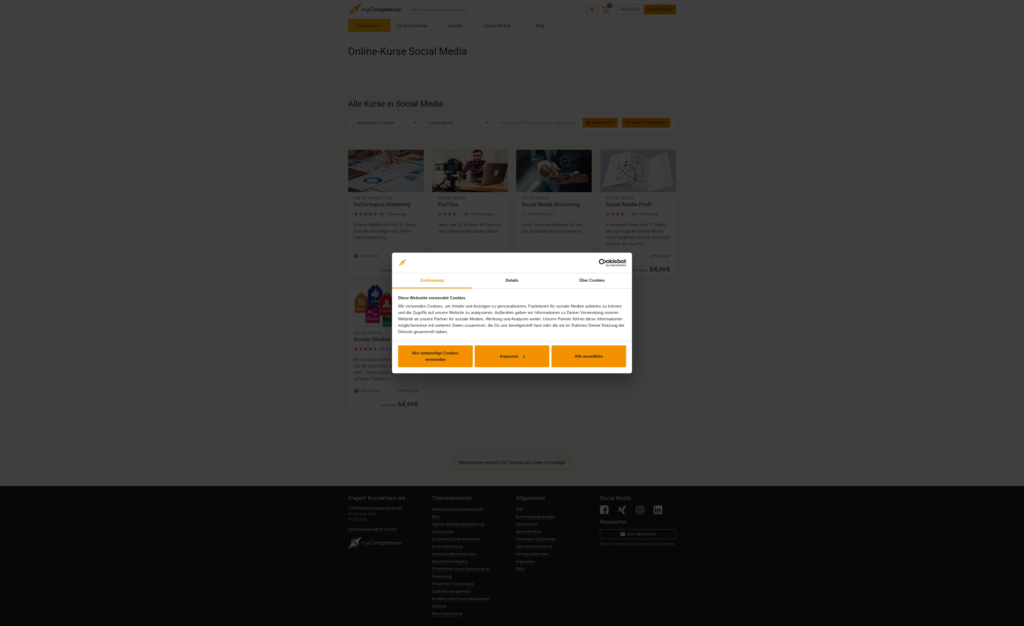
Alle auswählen (589, 356)
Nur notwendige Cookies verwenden (435, 356)
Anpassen (509, 356)
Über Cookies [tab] (592, 280)
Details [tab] (512, 280)
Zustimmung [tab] (432, 280)
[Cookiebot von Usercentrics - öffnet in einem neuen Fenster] (602, 263)
